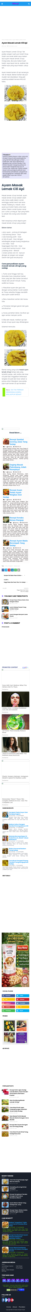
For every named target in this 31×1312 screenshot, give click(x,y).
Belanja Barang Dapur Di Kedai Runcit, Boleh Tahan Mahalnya (18, 837)
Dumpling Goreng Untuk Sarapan (18, 1188)
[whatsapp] (8, 1010)
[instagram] (8, 1003)
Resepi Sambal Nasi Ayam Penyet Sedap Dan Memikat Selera (18, 1236)
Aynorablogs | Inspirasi (7, 1266)
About (15, 1307)
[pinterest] (22, 999)
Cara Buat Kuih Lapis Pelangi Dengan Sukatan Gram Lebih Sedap (18, 1109)
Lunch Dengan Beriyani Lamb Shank (19, 615)
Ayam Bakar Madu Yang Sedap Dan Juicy (18, 1203)
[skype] (22, 1010)
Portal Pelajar (19, 1268)
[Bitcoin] (9, 1025)
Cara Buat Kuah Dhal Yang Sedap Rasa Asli (19, 1133)
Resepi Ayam (8, 39)
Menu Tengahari (9, 566)
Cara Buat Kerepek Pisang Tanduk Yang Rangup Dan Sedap (18, 862)
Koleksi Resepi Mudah (19, 1309)
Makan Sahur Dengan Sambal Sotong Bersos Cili (18, 825)
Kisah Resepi (19, 1266)
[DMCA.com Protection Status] (12, 1290)
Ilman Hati (4, 1268)
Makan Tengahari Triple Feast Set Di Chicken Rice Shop (18, 1224)
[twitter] (22, 995)
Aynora (4, 46)
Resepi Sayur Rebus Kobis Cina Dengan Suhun (19, 600)
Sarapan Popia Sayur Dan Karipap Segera (18, 813)
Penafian (22, 1307)
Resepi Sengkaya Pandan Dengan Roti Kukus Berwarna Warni (18, 1196)
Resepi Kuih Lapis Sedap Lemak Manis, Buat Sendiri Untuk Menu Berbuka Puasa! (19, 1092)
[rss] (8, 999)
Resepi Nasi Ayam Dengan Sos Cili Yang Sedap (19, 1125)
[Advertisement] (15, 24)
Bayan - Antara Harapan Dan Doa (8, 1270)
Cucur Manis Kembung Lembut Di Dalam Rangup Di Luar (18, 1249)
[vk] (22, 1003)
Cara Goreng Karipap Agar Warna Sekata (19, 1180)
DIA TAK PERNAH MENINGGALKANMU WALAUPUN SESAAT (15, 392)
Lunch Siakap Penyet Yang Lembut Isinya (18, 608)
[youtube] (8, 1006)
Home (3, 39)
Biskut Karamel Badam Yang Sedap (17, 849)
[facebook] (8, 995)
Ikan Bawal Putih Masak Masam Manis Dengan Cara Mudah (19, 1118)
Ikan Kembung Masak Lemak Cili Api (17, 1101)
